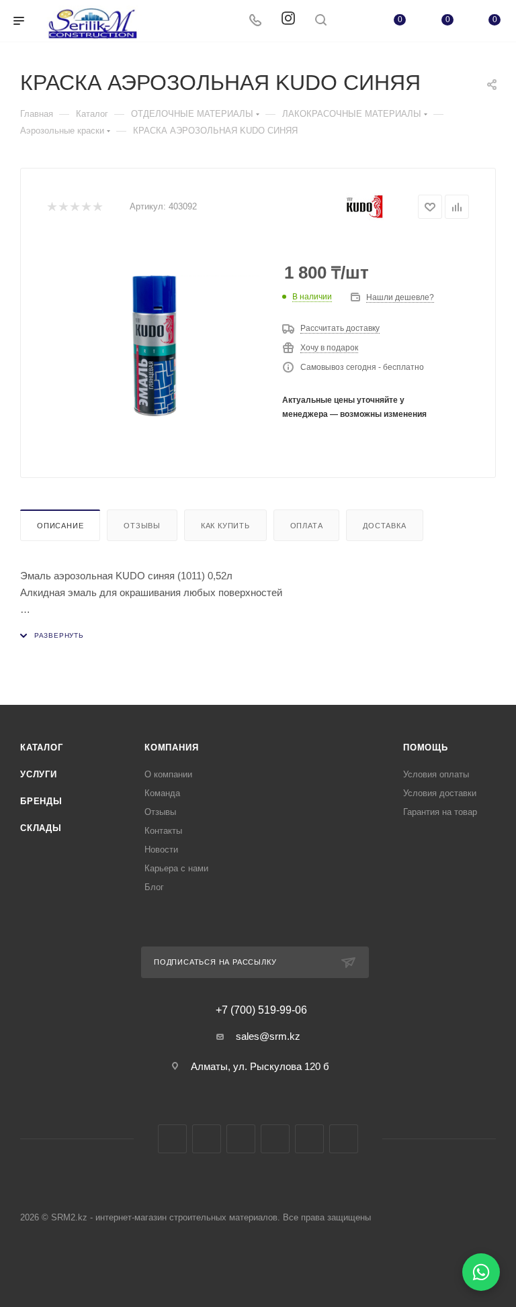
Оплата (306, 526)
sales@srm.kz (268, 1036)
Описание (60, 526)
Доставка (384, 526)
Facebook (172, 1138)
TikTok (343, 1138)
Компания (171, 747)
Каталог (41, 747)
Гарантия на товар (440, 812)
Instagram (206, 1138)
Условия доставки (439, 793)
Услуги (38, 774)
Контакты (163, 831)
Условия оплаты (436, 774)
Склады (41, 828)
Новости (161, 849)
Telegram (240, 1138)
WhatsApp (309, 1138)
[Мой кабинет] (353, 21)
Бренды (41, 801)
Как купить (225, 526)
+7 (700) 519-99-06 (261, 1010)
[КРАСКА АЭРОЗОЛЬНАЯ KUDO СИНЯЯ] (154, 345)
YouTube (275, 1138)
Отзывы (142, 526)
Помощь (425, 747)
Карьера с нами (176, 868)
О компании (168, 774)
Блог (154, 887)
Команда (162, 793)
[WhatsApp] (481, 1272)
